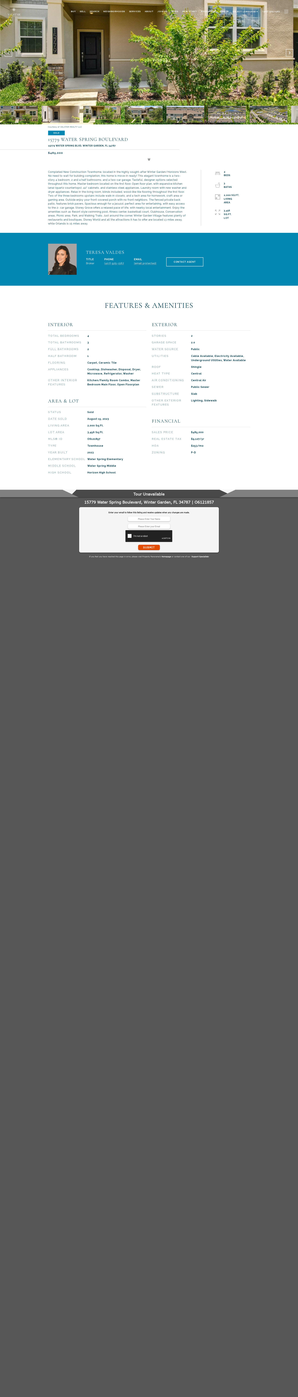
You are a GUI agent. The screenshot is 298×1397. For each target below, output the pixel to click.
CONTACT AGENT (185, 262)
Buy (73, 11)
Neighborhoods (114, 11)
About (149, 11)
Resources (208, 11)
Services (135, 11)
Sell (83, 11)
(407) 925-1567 (114, 263)
